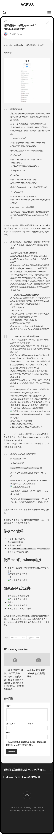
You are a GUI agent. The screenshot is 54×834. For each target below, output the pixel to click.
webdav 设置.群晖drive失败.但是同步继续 (36, 673)
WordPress (26, 810)
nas (5, 21)
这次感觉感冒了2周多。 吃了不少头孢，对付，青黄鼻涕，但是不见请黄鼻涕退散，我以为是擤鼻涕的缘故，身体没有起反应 (14, 679)
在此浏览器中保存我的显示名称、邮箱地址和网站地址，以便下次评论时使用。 (26, 743)
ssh (23, 638)
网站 (8, 732)
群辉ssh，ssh (33, 638)
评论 (8, 706)
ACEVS (27, 4)
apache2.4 (15, 638)
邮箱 (30, 723)
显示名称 (10, 723)
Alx (42, 810)
